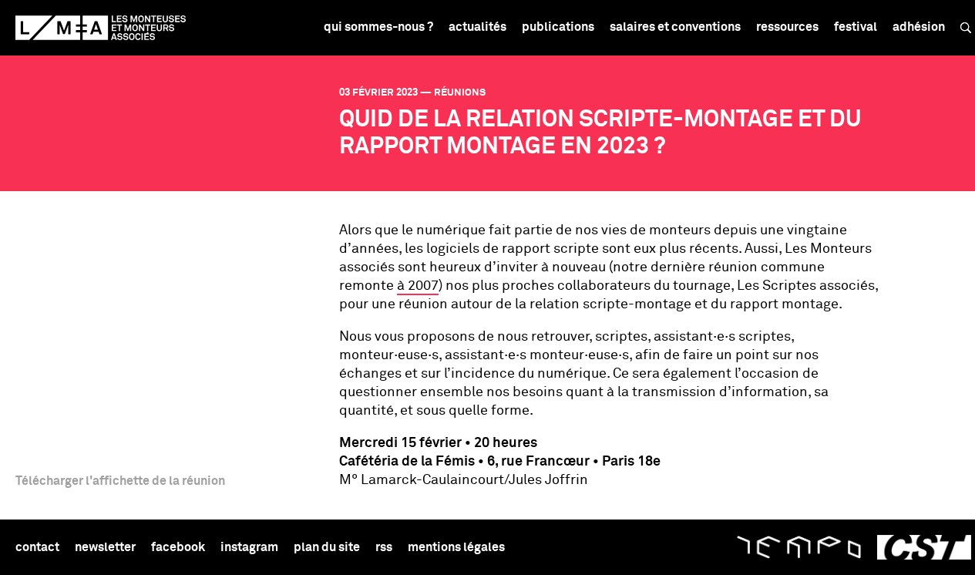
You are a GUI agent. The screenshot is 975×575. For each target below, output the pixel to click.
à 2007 (418, 286)
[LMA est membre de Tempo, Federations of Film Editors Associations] (798, 547)
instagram (249, 547)
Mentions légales (456, 547)
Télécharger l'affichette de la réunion (120, 481)
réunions (460, 93)
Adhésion (919, 27)
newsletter (105, 547)
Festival (855, 27)
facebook (178, 547)
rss (383, 547)
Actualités (477, 27)
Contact (37, 547)
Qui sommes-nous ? (378, 27)
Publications (558, 27)
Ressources (787, 27)
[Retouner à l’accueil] (100, 27)
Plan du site (327, 547)
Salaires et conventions (675, 27)
